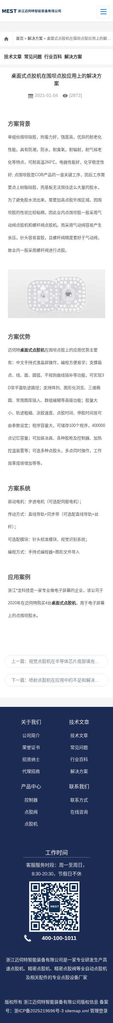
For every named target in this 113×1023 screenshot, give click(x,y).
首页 (20, 38)
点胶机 (31, 823)
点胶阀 (31, 811)
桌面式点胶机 (32, 350)
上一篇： (59, 661)
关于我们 (31, 722)
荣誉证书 (31, 747)
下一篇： (57, 680)
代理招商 (31, 771)
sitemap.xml (77, 1010)
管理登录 (99, 1010)
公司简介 (31, 735)
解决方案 (35, 38)
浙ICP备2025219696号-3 (39, 1010)
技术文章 (13, 56)
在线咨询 (79, 811)
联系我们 (79, 786)
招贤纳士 (31, 759)
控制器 (31, 799)
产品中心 (31, 786)
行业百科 (53, 56)
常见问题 (33, 56)
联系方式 (79, 799)
